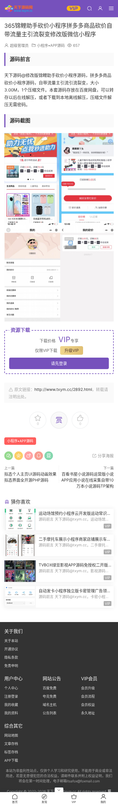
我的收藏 (11, 705)
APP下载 (11, 760)
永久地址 (88, 713)
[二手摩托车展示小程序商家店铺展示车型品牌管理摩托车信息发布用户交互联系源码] (20, 545)
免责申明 (11, 666)
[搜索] (89, 8)
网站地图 (11, 735)
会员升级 (88, 688)
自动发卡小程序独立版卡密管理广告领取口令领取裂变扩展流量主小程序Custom (75, 591)
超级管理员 (19, 45)
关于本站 (11, 641)
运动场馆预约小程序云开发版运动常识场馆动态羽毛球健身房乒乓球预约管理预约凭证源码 (75, 513)
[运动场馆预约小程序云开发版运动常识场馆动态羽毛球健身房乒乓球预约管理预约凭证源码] (20, 519)
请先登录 (59, 363)
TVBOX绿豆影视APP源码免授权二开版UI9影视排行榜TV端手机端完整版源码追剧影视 (75, 565)
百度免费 (49, 688)
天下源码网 (18, 8)
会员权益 (88, 705)
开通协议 (11, 649)
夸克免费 (49, 696)
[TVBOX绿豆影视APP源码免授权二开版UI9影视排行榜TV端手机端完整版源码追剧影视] (20, 571)
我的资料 (11, 713)
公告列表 (49, 713)
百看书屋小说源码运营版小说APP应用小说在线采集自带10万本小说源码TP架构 (87, 479)
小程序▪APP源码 (51, 45)
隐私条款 (11, 657)
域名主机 (49, 705)
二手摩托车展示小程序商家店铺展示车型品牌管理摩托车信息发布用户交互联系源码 (75, 539)
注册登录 (11, 696)
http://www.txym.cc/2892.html (63, 389)
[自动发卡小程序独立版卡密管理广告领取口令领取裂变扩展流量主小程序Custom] (20, 597)
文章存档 (11, 744)
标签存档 (11, 752)
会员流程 (88, 696)
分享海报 (105, 455)
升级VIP (71, 350)
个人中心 (11, 688)
